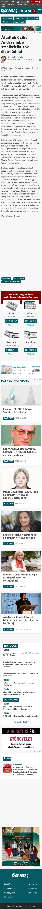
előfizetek (11, 321)
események (19, 22)
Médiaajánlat (9, 893)
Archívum (32, 884)
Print (11, 313)
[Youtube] (30, 11)
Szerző (10, 57)
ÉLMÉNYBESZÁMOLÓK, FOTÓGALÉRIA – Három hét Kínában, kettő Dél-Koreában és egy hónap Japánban (25, 771)
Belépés (24, 2)
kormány (8, 18)
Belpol (6, 659)
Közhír (6, 680)
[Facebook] (22, 11)
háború (19, 18)
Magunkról (32, 889)
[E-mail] (26, 11)
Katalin (22, 57)
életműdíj (6, 278)
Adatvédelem (9, 884)
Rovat (10, 60)
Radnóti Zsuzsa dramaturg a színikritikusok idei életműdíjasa (20, 577)
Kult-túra (16, 60)
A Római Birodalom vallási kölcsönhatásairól (21, 716)
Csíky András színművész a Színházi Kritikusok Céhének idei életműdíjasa (20, 452)
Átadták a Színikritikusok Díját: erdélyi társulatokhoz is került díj (20, 620)
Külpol (6, 650)
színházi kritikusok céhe (11, 282)
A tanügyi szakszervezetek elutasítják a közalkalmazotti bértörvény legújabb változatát (19, 664)
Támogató (11, 342)
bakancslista (32, 18)
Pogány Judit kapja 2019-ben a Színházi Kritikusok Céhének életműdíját (20, 495)
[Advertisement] (21, 242)
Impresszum (9, 889)
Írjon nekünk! (9, 897)
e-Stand (30, 313)
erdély (7, 22)
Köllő (16, 57)
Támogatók (32, 893)
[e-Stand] (34, 11)
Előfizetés (35, 2)
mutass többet (21, 722)
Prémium (30, 342)
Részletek (11, 325)
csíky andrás (19, 278)
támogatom (11, 350)
